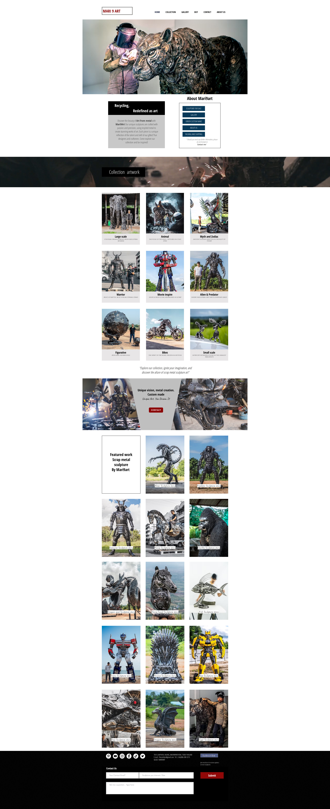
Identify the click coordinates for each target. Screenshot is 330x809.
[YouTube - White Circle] (115, 756)
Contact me (201, 144)
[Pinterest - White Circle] (108, 756)
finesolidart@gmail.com (166, 757)
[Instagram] (122, 756)
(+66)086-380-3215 (184, 757)
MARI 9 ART (111, 11)
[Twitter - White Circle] (142, 756)
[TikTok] (135, 756)
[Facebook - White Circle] (128, 756)
